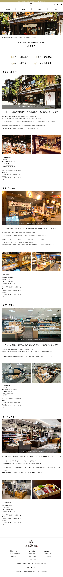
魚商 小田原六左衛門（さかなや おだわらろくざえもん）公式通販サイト (16, 37)
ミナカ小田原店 (21, 57)
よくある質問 (32, 556)
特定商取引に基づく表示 (40, 563)
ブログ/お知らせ (48, 553)
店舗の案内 (13, 556)
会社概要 (19, 563)
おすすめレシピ (48, 556)
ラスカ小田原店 (44, 63)
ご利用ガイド (32, 553)
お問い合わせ (32, 559)
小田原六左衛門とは (15, 553)
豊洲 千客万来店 (45, 57)
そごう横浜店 (20, 63)
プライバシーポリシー (28, 563)
